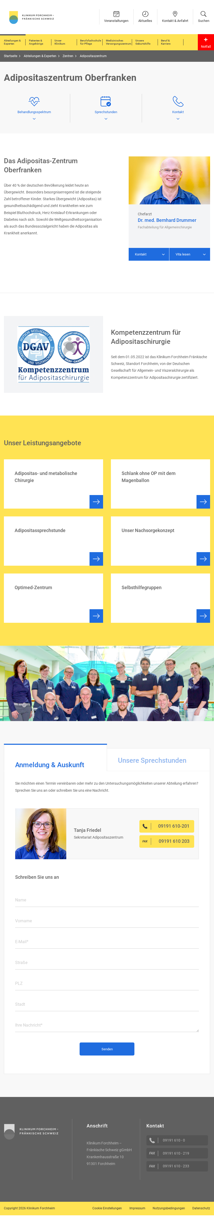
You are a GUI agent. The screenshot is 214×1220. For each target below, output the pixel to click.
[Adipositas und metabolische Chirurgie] (53, 484)
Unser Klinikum (60, 42)
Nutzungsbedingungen (169, 1208)
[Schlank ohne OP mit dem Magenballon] (160, 484)
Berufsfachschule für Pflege (90, 42)
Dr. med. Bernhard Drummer (167, 220)
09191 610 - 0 (174, 1140)
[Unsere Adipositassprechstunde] (53, 541)
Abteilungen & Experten (12, 42)
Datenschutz (201, 1208)
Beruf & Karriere (165, 42)
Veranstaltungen (116, 21)
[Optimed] (53, 598)
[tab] (55, 757)
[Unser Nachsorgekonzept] (160, 541)
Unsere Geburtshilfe (142, 42)
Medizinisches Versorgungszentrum (118, 42)
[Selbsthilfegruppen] (160, 598)
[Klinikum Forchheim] (31, 17)
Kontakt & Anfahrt (175, 21)
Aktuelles (145, 21)
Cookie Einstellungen (107, 1208)
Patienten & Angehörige (36, 42)
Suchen (203, 21)
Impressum (137, 1208)
